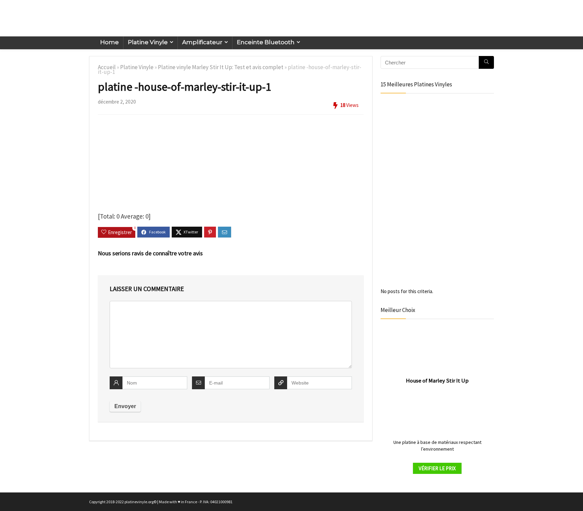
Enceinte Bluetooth (266, 42)
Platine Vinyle (148, 42)
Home (109, 42)
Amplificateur (202, 42)
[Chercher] (486, 62)
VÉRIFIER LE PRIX (437, 468)
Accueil (107, 67)
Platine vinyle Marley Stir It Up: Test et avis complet (220, 67)
